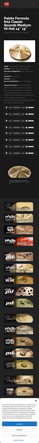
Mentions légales (18, 440)
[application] (19, 107)
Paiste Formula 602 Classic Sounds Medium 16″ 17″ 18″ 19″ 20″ (19, 182)
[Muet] (27, 107)
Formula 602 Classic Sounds (19, 33)
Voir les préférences (19, 435)
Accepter (19, 424)
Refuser (19, 430)
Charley (6, 33)
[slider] (31, 107)
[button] (36, 401)
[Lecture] (7, 107)
